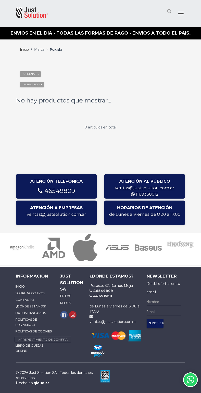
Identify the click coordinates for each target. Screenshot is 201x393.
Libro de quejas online (29, 348)
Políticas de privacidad (26, 322)
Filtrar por (31, 84)
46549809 (59, 190)
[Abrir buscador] (169, 11)
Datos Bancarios (30, 313)
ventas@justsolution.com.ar (144, 187)
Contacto (24, 300)
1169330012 (146, 194)
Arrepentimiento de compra (43, 339)
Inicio (24, 49)
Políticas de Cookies (33, 331)
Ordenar (30, 74)
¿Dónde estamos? (31, 306)
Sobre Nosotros (30, 293)
